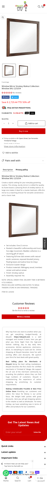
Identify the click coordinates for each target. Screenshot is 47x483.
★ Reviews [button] (45, 244)
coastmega (5, 82)
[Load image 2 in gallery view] (23, 70)
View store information (14, 146)
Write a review (23, 316)
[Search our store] (39, 6)
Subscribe (37, 432)
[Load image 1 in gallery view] (9, 70)
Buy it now (23, 131)
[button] (7, 92)
